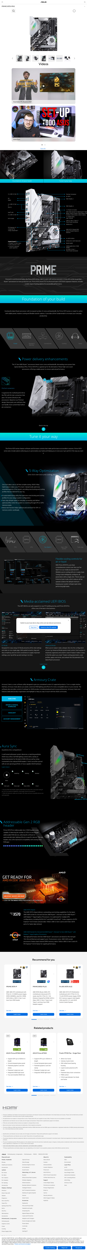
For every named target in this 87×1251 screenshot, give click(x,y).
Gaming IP (24, 1231)
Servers (24, 1195)
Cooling (4, 1229)
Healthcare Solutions (7, 1165)
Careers (45, 1162)
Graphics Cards (6, 1223)
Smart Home (25, 1198)
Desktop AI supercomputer (29, 1193)
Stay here (34, 627)
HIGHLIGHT (12, 713)
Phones (3, 1162)
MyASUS (46, 1200)
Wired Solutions (26, 1182)
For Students (5, 1180)
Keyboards (25, 1203)
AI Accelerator (26, 1167)
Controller (24, 1226)
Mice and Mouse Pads (27, 1205)
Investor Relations (48, 1167)
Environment (67, 1162)
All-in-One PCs (5, 1200)
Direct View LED (6, 1193)
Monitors (4, 1190)
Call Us (45, 1193)
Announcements (48, 1164)
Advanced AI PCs (68, 1170)
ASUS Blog (67, 1180)
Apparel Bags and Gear (28, 1213)
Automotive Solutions (69, 1175)
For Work (4, 1175)
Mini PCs (4, 1211)
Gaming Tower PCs (6, 1205)
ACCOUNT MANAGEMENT (12, 719)
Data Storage (25, 1162)
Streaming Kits (26, 1211)
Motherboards (5, 1221)
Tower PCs (4, 1203)
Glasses (4, 1195)
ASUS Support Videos (49, 1198)
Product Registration (49, 1187)
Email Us (46, 1190)
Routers (24, 1175)
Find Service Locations (49, 1185)
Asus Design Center (69, 1172)
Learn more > (6, 767)
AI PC (65, 1167)
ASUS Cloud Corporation (50, 1175)
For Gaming (5, 1182)
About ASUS (47, 1159)
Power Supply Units (7, 1231)
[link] (44, 2)
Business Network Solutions (29, 1185)
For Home (4, 1172)
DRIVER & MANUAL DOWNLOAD (12, 705)
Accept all (79, 1248)
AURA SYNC (12, 699)
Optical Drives (25, 1159)
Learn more (17, 1014)
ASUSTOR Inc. (47, 1172)
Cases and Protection (27, 1216)
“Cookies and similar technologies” (22, 1244)
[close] (68, 620)
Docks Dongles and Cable (28, 1221)
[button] (2, 2)
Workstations (5, 1213)
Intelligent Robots (26, 1187)
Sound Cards (25, 1170)
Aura (65, 1185)
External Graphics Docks (28, 1164)
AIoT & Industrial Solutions (28, 1190)
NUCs (3, 1208)
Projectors (4, 1198)
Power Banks (25, 1223)
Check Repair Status (49, 1182)
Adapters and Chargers (28, 1218)
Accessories (5, 1167)
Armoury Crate (68, 1182)
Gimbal (24, 1228)
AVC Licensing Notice (69, 1177)
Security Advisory (48, 1195)
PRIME (35, 1154)
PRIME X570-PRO (8, 6)
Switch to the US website (48, 627)
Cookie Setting (50, 1248)
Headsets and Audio (27, 1208)
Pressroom (46, 1170)
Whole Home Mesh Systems (29, 1177)
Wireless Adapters (26, 1180)
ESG (65, 1159)
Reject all (64, 1248)
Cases (3, 1226)
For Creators (5, 1177)
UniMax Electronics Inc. (49, 1177)
